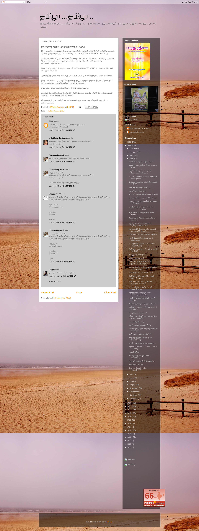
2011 (129, 406)
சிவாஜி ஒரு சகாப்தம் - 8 (138, 313)
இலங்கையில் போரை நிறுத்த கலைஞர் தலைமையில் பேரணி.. (142, 230)
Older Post (110, 292)
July (131, 381)
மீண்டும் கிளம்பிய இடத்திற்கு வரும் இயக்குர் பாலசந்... (141, 277)
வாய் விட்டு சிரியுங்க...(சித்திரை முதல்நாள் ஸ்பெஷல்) (140, 282)
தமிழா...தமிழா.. (67, 15)
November (134, 395)
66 (149, 495)
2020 (129, 437)
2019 (129, 434)
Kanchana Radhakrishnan (139, 128)
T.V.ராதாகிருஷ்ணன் (57, 107)
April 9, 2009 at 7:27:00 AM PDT (62, 186)
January (133, 148)
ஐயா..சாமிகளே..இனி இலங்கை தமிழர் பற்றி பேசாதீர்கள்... (143, 268)
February (133, 152)
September (134, 388)
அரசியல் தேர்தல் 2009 (56, 111)
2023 (129, 448)
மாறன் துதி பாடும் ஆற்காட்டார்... (140, 325)
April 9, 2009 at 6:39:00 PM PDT (62, 262)
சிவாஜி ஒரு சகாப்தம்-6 (137, 191)
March (132, 155)
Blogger (110, 522)
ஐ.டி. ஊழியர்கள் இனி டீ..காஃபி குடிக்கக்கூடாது (140, 288)
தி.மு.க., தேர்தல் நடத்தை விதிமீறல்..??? (138, 369)
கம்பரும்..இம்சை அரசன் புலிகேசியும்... (143, 198)
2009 (129, 145)
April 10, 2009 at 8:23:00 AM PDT (62, 276)
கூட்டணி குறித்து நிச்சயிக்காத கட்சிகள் (143, 194)
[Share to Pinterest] (96, 107)
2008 (129, 142)
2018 (129, 430)
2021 (129, 441)
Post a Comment (53, 281)
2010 (129, 403)
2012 (129, 410)
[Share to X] (91, 107)
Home (79, 292)
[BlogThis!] (89, 107)
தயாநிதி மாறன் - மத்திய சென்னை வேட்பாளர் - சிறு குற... (141, 208)
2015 (129, 420)
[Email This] (86, 107)
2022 (129, 444)
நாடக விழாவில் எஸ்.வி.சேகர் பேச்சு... (142, 361)
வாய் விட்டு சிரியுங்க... (137, 365)
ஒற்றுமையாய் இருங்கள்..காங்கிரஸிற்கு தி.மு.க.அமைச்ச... (142, 317)
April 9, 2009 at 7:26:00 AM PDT (62, 162)
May (131, 374)
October (133, 392)
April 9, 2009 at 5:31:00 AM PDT (62, 147)
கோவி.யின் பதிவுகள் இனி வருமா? (141, 162)
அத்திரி (52, 270)
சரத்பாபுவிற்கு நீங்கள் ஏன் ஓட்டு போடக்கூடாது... (140, 339)
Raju (51, 121)
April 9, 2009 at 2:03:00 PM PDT (62, 223)
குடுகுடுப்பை (53, 194)
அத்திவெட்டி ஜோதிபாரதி (58, 138)
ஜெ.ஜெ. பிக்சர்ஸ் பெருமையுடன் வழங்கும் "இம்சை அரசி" (140, 224)
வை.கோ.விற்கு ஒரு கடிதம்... (139, 187)
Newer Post (47, 292)
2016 (129, 423)
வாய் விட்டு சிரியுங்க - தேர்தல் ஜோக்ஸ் (143, 234)
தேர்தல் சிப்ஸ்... (134, 352)
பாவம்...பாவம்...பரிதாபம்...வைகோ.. (142, 343)
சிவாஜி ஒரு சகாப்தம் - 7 (138, 255)
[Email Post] (80, 107)
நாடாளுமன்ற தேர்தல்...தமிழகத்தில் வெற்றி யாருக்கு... (142, 245)
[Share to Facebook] (94, 107)
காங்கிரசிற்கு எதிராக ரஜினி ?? (140, 334)
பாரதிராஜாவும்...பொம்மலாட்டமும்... (141, 273)
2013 (129, 413)
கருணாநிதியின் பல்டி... (137, 322)
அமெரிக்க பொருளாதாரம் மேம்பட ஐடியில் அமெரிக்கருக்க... (141, 262)
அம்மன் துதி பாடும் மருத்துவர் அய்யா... (143, 304)
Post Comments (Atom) (61, 298)
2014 (129, 417)
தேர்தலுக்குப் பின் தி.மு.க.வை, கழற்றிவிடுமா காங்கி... (140, 294)
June (132, 378)
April (132, 159)
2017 (129, 427)
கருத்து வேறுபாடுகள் (136, 258)
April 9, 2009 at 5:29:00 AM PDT (62, 130)
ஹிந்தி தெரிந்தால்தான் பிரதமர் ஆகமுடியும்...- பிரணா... (140, 172)
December (134, 399)
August (133, 385)
